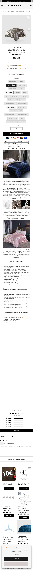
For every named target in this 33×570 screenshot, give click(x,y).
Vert (20, 111)
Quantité (16, 126)
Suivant (16, 13)
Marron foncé (13, 100)
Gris (7, 96)
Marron (24, 96)
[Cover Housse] (16, 6)
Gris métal (11, 85)
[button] (1, 1)
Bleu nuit (22, 85)
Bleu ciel (15, 96)
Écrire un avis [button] (16, 430)
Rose (21, 81)
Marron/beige (22, 114)
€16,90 (9, 515)
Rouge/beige (10, 103)
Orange (22, 122)
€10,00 (9, 488)
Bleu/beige (11, 107)
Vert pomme (12, 122)
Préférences (16, 554)
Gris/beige (12, 81)
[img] (3, 441)
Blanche (9, 92)
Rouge (13, 111)
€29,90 (24, 488)
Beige (21, 89)
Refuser (16, 564)
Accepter (16, 559)
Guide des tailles (18, 74)
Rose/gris (12, 89)
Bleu (22, 118)
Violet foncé (22, 103)
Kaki (23, 100)
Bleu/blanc (13, 118)
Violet (18, 92)
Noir (24, 92)
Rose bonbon (9, 114)
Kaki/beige (21, 107)
